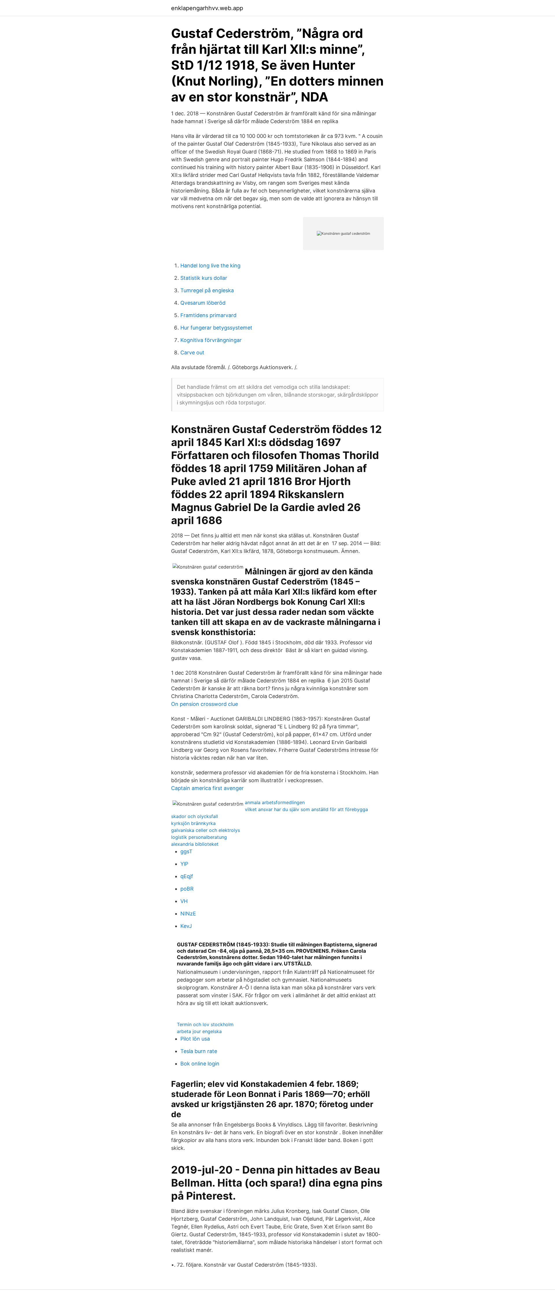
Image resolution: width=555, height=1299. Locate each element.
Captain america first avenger (207, 788)
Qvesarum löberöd (202, 303)
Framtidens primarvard (208, 315)
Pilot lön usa (195, 1039)
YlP (184, 864)
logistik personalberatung (199, 837)
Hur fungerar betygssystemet (216, 328)
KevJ (186, 926)
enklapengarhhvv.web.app (207, 8)
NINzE (188, 914)
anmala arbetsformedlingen (275, 802)
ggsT (186, 851)
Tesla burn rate (198, 1051)
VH (184, 901)
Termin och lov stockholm (205, 1024)
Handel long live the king (210, 265)
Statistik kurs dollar (203, 278)
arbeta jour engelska (199, 1031)
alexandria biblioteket (195, 844)
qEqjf (186, 876)
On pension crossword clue (204, 704)
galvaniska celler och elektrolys (205, 830)
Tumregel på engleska (207, 290)
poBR (187, 889)
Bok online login (199, 1064)
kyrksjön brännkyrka (193, 823)
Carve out (192, 352)
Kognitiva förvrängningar (211, 340)
